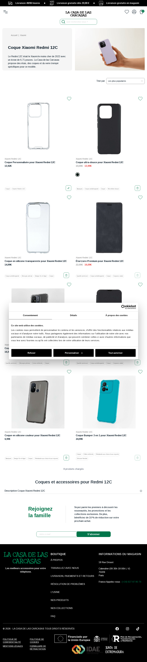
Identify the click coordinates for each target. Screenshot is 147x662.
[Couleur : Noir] (77, 174)
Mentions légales (13, 646)
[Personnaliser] (68, 188)
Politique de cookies (37, 640)
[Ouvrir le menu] (5, 12)
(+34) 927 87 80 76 (131, 582)
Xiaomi (23, 35)
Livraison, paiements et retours (72, 576)
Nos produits (60, 600)
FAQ (53, 616)
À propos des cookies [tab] (117, 315)
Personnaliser (72, 352)
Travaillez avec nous (65, 568)
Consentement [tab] (30, 315)
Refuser (32, 352)
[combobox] (125, 81)
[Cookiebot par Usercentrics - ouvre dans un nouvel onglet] (123, 307)
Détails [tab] (73, 315)
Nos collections (62, 608)
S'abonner (93, 534)
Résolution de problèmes (68, 584)
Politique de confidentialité (12, 640)
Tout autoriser (115, 352)
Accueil (14, 35)
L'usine (55, 592)
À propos (57, 560)
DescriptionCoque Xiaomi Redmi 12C (25, 491)
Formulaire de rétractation (38, 647)
